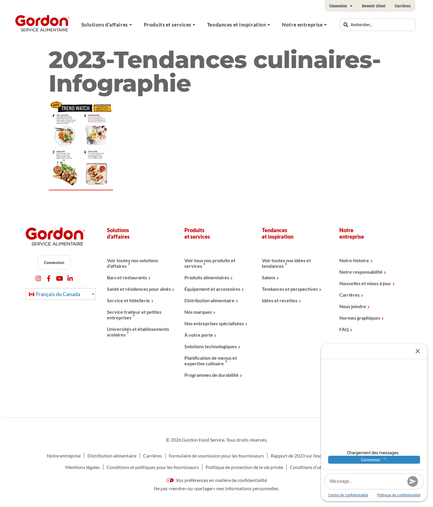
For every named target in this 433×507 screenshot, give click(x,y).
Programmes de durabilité (211, 375)
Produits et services (167, 25)
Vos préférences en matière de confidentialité (221, 480)
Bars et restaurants (127, 277)
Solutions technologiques (210, 346)
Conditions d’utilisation (314, 467)
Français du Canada (57, 294)
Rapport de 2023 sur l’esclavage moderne (312, 455)
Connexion (338, 6)
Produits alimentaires (206, 277)
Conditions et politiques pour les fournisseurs (153, 467)
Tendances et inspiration (236, 25)
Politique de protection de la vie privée (244, 467)
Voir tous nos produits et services (209, 263)
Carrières (403, 6)
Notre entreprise (302, 25)
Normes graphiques (359, 318)
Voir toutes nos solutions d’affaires (132, 263)
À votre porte (198, 335)
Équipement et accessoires (212, 289)
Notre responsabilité (361, 272)
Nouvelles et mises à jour (365, 283)
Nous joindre (352, 306)
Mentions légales (82, 467)
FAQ (344, 329)
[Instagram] (38, 278)
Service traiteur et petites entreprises (134, 314)
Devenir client (373, 6)
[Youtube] (59, 278)
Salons (268, 277)
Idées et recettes (280, 300)
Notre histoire (354, 260)
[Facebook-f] (49, 278)
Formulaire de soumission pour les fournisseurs (216, 455)
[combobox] (378, 25)
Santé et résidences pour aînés (139, 289)
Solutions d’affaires (104, 25)
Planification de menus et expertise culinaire (210, 360)
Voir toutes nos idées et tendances (286, 263)
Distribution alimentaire (209, 300)
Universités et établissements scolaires (138, 331)
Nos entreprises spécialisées (214, 323)
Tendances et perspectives (290, 289)
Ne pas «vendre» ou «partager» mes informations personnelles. (216, 488)
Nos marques (198, 312)
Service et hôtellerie (128, 300)
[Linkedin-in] (70, 278)
